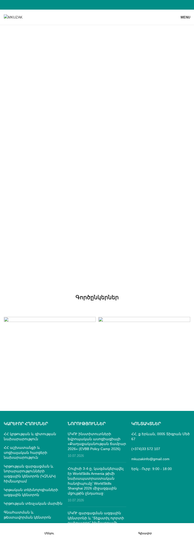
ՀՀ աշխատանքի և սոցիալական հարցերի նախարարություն (25, 452)
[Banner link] (50, 339)
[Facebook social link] (97, 4)
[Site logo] (13, 17)
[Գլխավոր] (145, 530)
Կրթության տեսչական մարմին (33, 503)
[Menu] (49, 530)
